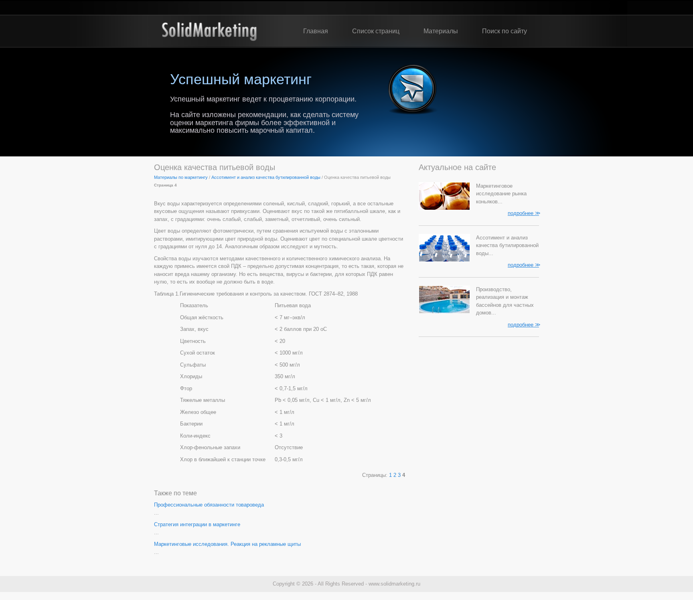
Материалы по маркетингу (181, 177)
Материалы (441, 31)
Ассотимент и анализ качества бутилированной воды (265, 177)
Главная (315, 31)
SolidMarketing (209, 31)
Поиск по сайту (504, 31)
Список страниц (375, 31)
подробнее (523, 213)
